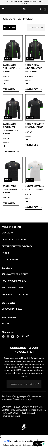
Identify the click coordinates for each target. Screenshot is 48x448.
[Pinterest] (18, 336)
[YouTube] (12, 336)
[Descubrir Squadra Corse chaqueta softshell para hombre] (35, 48)
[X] (22, 336)
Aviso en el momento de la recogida (19, 445)
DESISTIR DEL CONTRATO (14, 239)
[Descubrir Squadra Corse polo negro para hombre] (35, 107)
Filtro (7, 27)
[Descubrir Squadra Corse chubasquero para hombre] (12, 48)
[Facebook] (3, 336)
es (3, 323)
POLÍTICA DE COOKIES (12, 288)
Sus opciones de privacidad (21, 441)
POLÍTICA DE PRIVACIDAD (14, 281)
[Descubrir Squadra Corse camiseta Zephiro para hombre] (12, 170)
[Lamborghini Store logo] (24, 9)
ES (8, 323)
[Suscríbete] (38, 384)
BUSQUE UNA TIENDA (12, 309)
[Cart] (44, 9)
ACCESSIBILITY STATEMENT (15, 294)
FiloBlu (16, 416)
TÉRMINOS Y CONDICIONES (15, 274)
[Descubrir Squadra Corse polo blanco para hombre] (35, 170)
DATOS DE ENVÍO (10, 260)
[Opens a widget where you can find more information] (39, 444)
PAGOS (5, 253)
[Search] (41, 9)
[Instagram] (8, 336)
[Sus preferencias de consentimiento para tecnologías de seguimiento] (44, 444)
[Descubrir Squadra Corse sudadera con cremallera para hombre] (12, 107)
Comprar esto (9, 89)
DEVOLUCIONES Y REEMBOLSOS (17, 246)
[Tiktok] (28, 336)
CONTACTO (7, 233)
